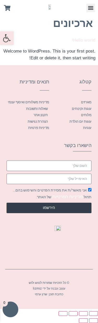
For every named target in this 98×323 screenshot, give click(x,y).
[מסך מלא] (83, 313)
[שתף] (73, 313)
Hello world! (83, 40)
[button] (90, 8)
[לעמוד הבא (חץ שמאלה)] (83, 320)
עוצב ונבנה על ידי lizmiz (49, 288)
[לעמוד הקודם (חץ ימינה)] (93, 320)
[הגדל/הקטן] (93, 313)
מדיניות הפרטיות (67, 196)
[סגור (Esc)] (63, 313)
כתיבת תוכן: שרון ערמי (49, 294)
